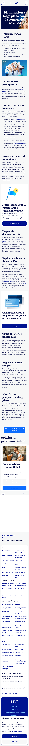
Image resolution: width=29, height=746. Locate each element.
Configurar (14, 741)
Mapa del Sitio (14, 715)
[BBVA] (15, 701)
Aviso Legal (15, 709)
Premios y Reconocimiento (9, 684)
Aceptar (14, 736)
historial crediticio (20, 119)
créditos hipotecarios (8, 281)
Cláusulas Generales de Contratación (14, 712)
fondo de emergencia (21, 143)
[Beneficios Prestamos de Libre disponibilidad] (14, 453)
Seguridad (14, 706)
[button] (14, 488)
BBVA (24, 283)
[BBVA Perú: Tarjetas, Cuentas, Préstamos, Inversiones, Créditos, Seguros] (15, 3)
